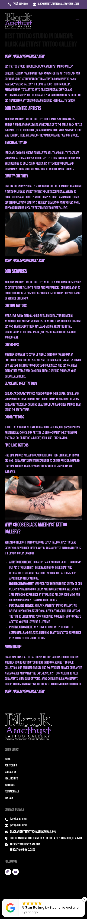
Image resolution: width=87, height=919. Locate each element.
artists (23, 461)
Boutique (10, 785)
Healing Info (11, 778)
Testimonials (12, 791)
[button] (84, 899)
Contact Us (10, 772)
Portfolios (11, 765)
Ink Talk (9, 798)
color (67, 427)
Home (7, 759)
